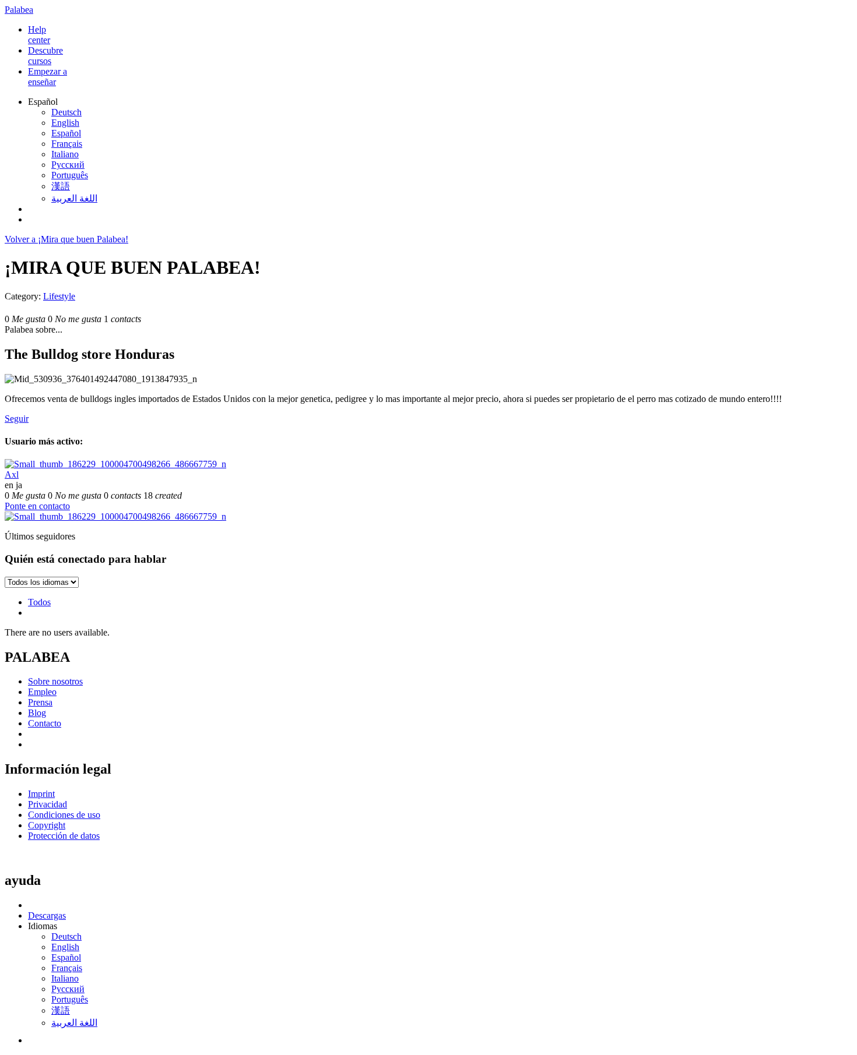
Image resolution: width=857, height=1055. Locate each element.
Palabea (19, 10)
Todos (39, 602)
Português (69, 175)
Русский (68, 165)
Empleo (42, 692)
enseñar (47, 76)
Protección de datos (64, 836)
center (39, 34)
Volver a (66, 239)
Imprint (41, 794)
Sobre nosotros (55, 681)
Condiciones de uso (64, 815)
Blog (37, 713)
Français (66, 144)
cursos (45, 55)
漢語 (60, 186)
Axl (12, 474)
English (65, 123)
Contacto (44, 723)
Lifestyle (59, 296)
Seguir (17, 419)
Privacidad (47, 804)
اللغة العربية (74, 198)
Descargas (47, 915)
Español (66, 133)
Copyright (46, 825)
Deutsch (66, 112)
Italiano (65, 154)
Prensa (40, 702)
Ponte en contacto (37, 506)
